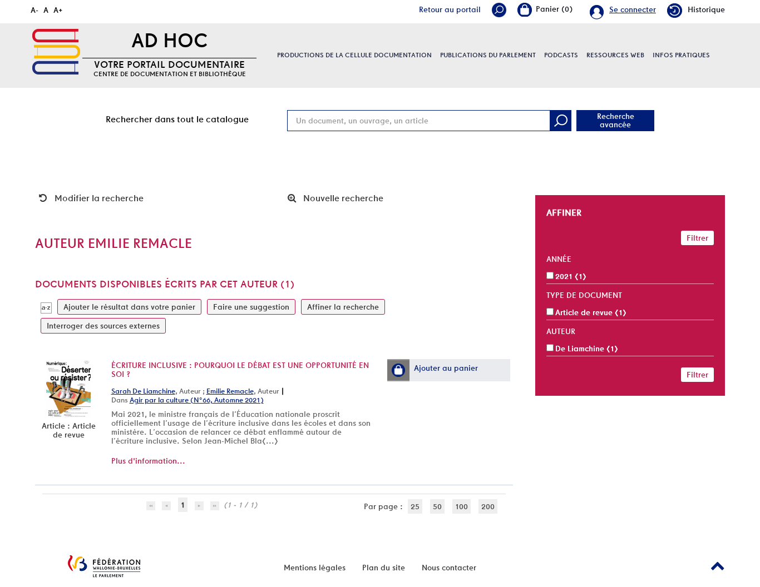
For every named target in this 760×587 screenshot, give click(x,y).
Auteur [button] (560, 331)
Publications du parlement (488, 55)
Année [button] (558, 259)
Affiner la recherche (343, 306)
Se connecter (632, 9)
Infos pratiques (681, 55)
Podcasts (561, 55)
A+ (58, 10)
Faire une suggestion (251, 306)
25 (415, 506)
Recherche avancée (615, 120)
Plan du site (383, 567)
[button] (398, 370)
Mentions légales (315, 567)
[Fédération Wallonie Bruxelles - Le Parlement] (104, 566)
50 (437, 506)
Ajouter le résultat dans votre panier (129, 306)
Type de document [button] (584, 295)
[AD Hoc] (56, 51)
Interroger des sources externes (103, 325)
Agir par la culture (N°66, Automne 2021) (197, 400)
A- (34, 10)
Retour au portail (450, 9)
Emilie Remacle (230, 391)
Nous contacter (449, 567)
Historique (706, 9)
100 (461, 506)
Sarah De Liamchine (143, 391)
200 (488, 506)
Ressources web (615, 55)
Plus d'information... (148, 460)
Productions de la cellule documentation (354, 55)
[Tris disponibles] (46, 306)
